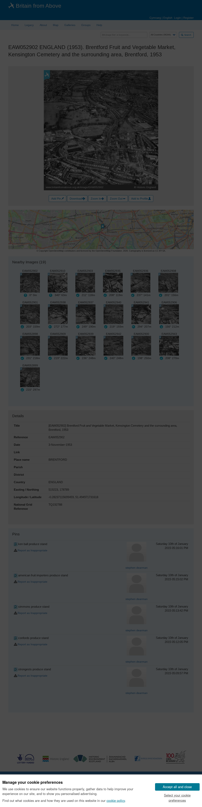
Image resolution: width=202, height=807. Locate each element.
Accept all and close (177, 786)
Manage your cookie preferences (32, 782)
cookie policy (116, 800)
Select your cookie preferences (177, 797)
